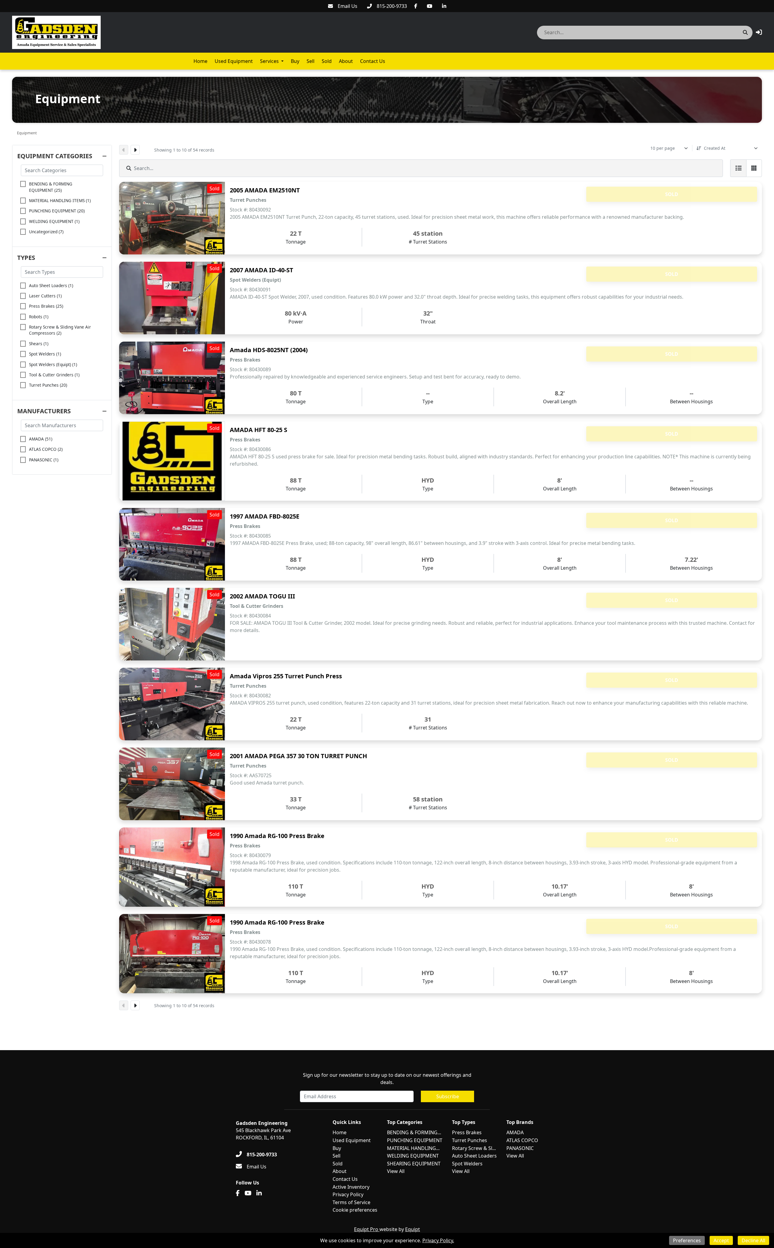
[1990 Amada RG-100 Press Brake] (172, 867)
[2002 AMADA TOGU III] (172, 624)
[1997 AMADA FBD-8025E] (172, 544)
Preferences (687, 1240)
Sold (327, 61)
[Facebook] (415, 6)
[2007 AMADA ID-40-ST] (172, 298)
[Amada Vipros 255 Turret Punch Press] (172, 704)
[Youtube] (429, 6)
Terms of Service (351, 1202)
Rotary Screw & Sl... (474, 1148)
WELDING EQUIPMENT (413, 1155)
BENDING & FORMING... (414, 1132)
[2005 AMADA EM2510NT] (172, 218)
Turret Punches (469, 1140)
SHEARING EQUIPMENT (414, 1163)
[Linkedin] (444, 6)
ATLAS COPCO (522, 1140)
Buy (295, 61)
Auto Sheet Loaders (474, 1155)
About (346, 61)
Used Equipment (234, 61)
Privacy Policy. (438, 1240)
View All (396, 1171)
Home (200, 61)
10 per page (662, 148)
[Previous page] (123, 150)
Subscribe (447, 1096)
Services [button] (269, 61)
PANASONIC (520, 1148)
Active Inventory (351, 1187)
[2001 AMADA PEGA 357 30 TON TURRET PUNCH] (172, 784)
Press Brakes (467, 1132)
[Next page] (135, 150)
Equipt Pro (366, 1229)
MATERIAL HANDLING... (413, 1148)
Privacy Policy (348, 1194)
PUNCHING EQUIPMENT (414, 1140)
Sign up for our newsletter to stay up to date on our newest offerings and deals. (387, 1079)
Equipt (412, 1229)
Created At (714, 148)
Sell (310, 61)
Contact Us (372, 61)
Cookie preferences (355, 1210)
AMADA (515, 1132)
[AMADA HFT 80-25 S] (172, 461)
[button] (759, 32)
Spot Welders (467, 1163)
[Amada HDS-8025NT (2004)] (172, 378)
